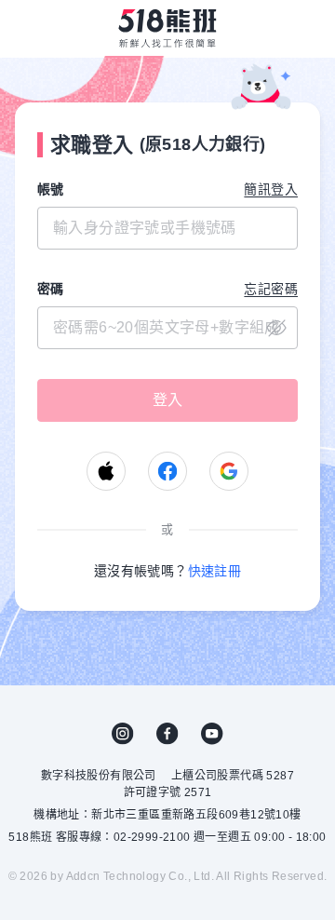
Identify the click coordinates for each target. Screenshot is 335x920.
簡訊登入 (271, 189)
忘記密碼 (271, 288)
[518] (167, 28)
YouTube (212, 734)
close (276, 327)
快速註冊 (215, 570)
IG (123, 734)
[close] (167, 327)
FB (167, 734)
